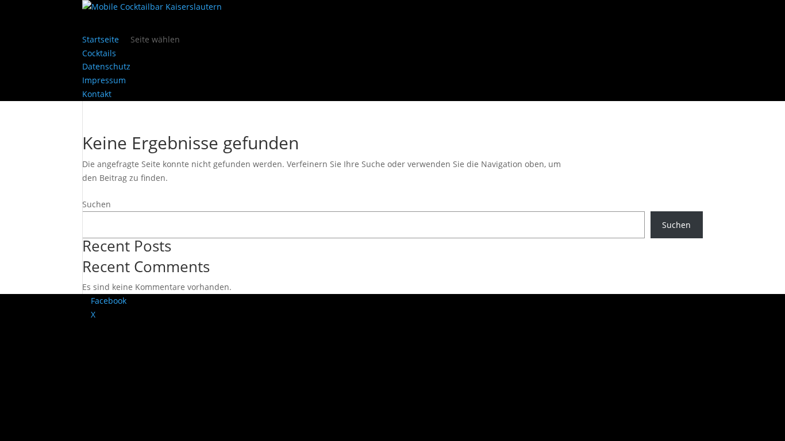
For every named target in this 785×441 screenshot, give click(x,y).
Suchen (96, 204)
